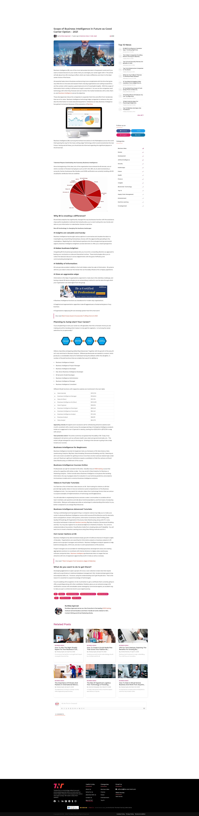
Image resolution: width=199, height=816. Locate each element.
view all (139, 115)
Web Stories (119, 796)
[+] (83, 708)
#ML (56, 598)
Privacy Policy (130, 814)
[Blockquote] (75, 708)
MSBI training (98, 469)
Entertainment (105, 797)
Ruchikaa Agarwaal (64, 36)
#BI (55, 594)
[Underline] (66, 708)
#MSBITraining (76, 598)
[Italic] (64, 708)
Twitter (139, 131)
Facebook (124, 131)
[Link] (79, 708)
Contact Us (89, 797)
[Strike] (68, 708)
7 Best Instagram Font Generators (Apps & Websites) (78, 561)
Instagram (124, 135)
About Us (88, 789)
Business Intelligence (65, 93)
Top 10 (102, 800)
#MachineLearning (102, 594)
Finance (103, 792)
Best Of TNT (89, 800)
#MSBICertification (65, 598)
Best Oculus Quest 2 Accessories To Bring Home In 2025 (80, 316)
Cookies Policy (121, 814)
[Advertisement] (99, 19)
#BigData (61, 594)
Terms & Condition (140, 814)
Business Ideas (84, 36)
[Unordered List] (73, 708)
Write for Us (89, 792)
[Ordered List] (71, 708)
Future (102, 795)
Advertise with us (91, 795)
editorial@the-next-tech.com (127, 789)
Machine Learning (80, 522)
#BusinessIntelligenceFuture (88, 594)
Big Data (90, 104)
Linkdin (138, 135)
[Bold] (62, 708)
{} (81, 708)
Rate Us (91, 807)
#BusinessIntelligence (72, 594)
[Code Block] (77, 708)
